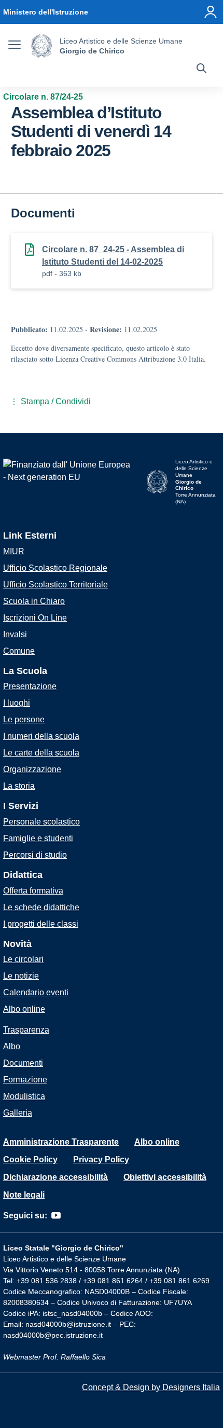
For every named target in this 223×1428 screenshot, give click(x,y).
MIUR (13, 551)
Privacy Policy (101, 1159)
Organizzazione (32, 769)
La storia (19, 785)
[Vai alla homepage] (41, 46)
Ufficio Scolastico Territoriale (55, 584)
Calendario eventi (35, 992)
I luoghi (16, 702)
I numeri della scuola (41, 736)
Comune (19, 651)
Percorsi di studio (35, 854)
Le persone (24, 719)
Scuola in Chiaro (34, 601)
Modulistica (24, 1096)
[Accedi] (210, 12)
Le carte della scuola (41, 752)
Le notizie (21, 975)
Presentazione (30, 686)
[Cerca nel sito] (201, 69)
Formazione (25, 1079)
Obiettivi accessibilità (164, 1177)
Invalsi (15, 634)
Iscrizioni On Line (35, 617)
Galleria (17, 1112)
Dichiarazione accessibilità (55, 1177)
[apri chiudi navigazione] (14, 46)
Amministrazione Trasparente (61, 1141)
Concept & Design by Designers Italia (151, 1387)
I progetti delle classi (40, 923)
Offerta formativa (33, 890)
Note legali (24, 1194)
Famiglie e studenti (38, 838)
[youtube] (56, 1215)
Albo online (24, 1009)
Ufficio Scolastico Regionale (55, 568)
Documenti (23, 1063)
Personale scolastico (41, 821)
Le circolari (23, 959)
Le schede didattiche (41, 907)
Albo (11, 1046)
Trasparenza (26, 1029)
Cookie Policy (30, 1159)
